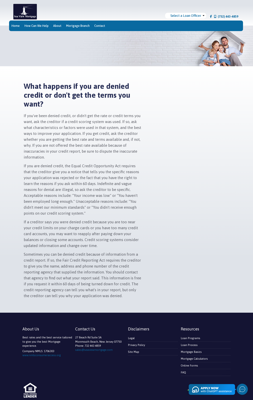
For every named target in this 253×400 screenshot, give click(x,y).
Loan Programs (190, 338)
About (57, 25)
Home (15, 25)
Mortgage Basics (191, 351)
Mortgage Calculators (194, 358)
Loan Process (189, 345)
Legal (131, 338)
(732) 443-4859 (228, 16)
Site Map (133, 351)
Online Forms (189, 365)
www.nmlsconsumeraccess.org (41, 355)
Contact (99, 25)
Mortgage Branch (78, 25)
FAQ (183, 372)
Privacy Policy (136, 345)
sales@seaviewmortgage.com (94, 349)
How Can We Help (36, 25)
